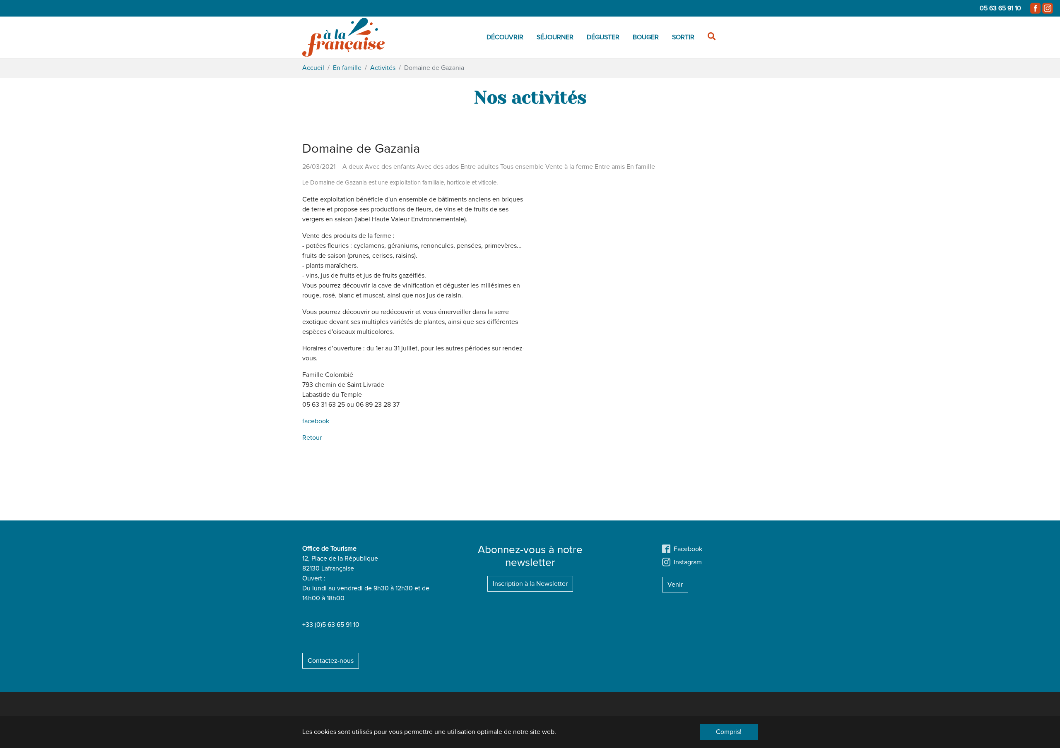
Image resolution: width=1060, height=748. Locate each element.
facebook (315, 421)
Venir (675, 584)
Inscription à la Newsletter (530, 583)
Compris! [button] (729, 732)
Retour (312, 437)
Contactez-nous (331, 660)
